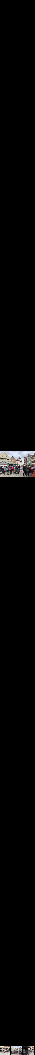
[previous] (3, 525)
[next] (32, 525)
